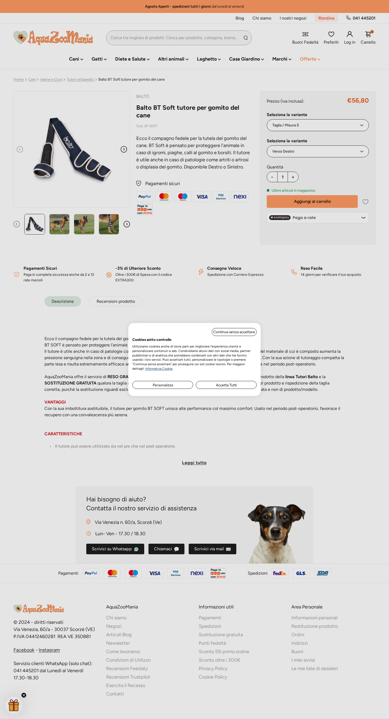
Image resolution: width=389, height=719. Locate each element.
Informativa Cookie (159, 368)
